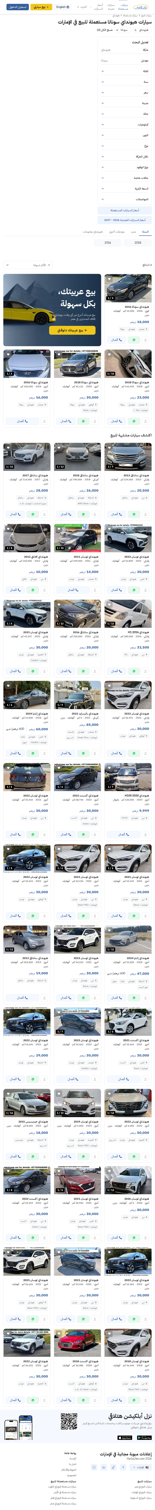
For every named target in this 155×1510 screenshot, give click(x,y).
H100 (125, 818)
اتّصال (114, 340)
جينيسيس (19, 1140)
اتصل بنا (72, 1464)
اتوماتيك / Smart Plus (87, 737)
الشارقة (91, 497)
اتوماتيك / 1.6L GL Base (86, 1389)
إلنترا (23, 736)
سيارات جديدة (111, 7)
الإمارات (140, 1467)
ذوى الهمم (143, 987)
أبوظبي (91, 404)
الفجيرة (40, 654)
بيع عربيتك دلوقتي (70, 330)
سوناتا (122, 329)
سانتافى (125, 497)
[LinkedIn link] (104, 1467)
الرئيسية (73, 1458)
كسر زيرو (70, 737)
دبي (143, 497)
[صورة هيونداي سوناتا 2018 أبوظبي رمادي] (77, 364)
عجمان (142, 329)
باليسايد (71, 732)
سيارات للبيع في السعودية (141, 1498)
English (61, 7)
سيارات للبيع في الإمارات (142, 1492)
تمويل (24, 742)
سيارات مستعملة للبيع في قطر (63, 1498)
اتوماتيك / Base (90, 410)
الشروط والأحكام (68, 1470)
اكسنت (74, 818)
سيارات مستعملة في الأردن (65, 1492)
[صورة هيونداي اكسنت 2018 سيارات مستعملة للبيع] (77, 1343)
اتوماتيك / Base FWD (87, 905)
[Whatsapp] (134, 340)
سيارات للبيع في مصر (143, 1486)
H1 (126, 654)
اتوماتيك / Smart (90, 823)
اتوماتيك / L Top (141, 410)
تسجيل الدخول (17, 7)
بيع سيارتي (39, 7)
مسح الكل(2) (105, 30)
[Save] (109, 279)
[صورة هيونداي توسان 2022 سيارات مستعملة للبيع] (128, 695)
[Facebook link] (123, 1467)
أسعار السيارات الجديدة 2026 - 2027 (125, 220)
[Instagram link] (94, 1467)
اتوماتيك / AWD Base (87, 503)
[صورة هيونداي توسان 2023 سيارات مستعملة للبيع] (128, 538)
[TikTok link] (113, 1467)
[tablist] (77, 232)
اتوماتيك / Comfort (39, 660)
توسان (123, 579)
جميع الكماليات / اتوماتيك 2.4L (33, 503)
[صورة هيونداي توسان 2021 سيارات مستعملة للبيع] (77, 940)
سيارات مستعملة (123, 7)
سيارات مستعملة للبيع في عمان (63, 1503)
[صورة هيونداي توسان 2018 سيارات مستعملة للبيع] (128, 1343)
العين (142, 579)
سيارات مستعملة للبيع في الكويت (62, 1486)
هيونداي (132, 329)
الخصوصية (71, 1475)
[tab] (145, 232)
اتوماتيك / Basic (141, 905)
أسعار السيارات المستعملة (124, 210)
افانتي (24, 579)
